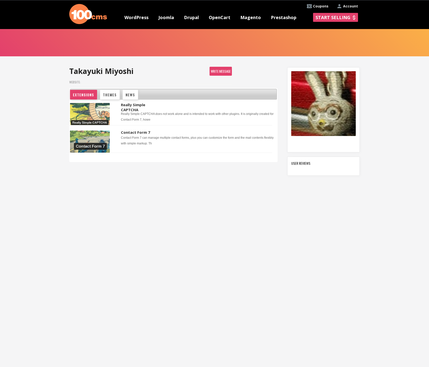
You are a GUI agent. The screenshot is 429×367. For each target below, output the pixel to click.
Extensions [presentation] (83, 94)
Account (350, 6)
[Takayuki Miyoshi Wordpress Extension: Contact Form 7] (90, 142)
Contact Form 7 (135, 132)
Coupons (320, 6)
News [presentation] (130, 94)
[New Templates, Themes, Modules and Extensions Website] (88, 13)
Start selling (333, 17)
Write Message (221, 71)
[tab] (85, 95)
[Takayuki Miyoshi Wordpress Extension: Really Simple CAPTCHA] (90, 115)
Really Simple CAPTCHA (133, 107)
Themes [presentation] (110, 94)
